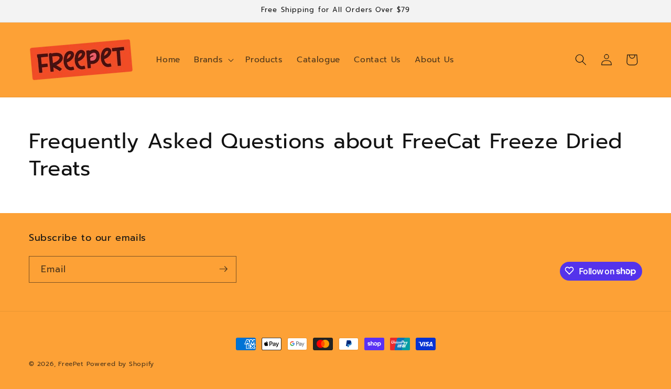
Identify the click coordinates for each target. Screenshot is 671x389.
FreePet (70, 364)
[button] (213, 60)
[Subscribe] (223, 269)
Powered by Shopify (120, 364)
